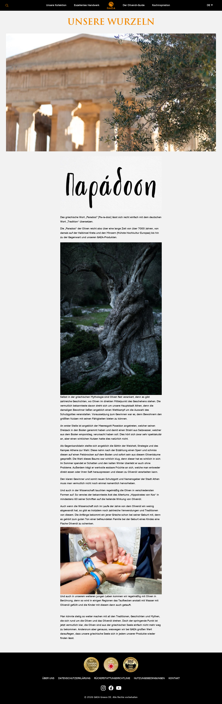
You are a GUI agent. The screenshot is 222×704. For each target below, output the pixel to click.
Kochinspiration (161, 5)
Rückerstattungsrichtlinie (112, 678)
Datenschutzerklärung (74, 678)
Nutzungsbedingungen (149, 678)
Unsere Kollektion (56, 5)
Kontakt (174, 678)
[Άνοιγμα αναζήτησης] (7, 5)
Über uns (48, 678)
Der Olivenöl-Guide (134, 5)
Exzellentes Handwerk (86, 5)
